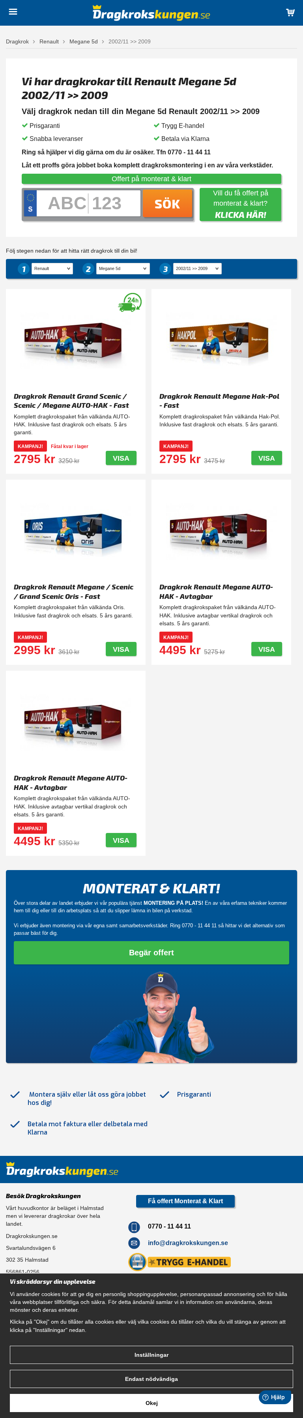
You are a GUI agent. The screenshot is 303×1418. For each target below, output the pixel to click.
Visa (121, 458)
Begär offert (151, 952)
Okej (152, 1403)
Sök (167, 203)
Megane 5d (83, 41)
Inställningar (151, 1355)
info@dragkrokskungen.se (188, 1243)
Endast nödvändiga (151, 1379)
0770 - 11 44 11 (199, 925)
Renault (49, 41)
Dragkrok (17, 41)
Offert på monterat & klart (151, 179)
